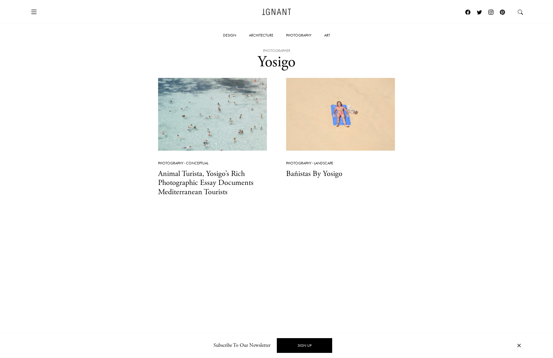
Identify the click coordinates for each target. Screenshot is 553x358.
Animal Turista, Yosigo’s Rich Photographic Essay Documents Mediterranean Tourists (205, 183)
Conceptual (197, 163)
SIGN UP (304, 345)
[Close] (519, 346)
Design (229, 35)
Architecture (261, 35)
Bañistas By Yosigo (314, 174)
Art (327, 35)
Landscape (323, 163)
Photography (298, 35)
